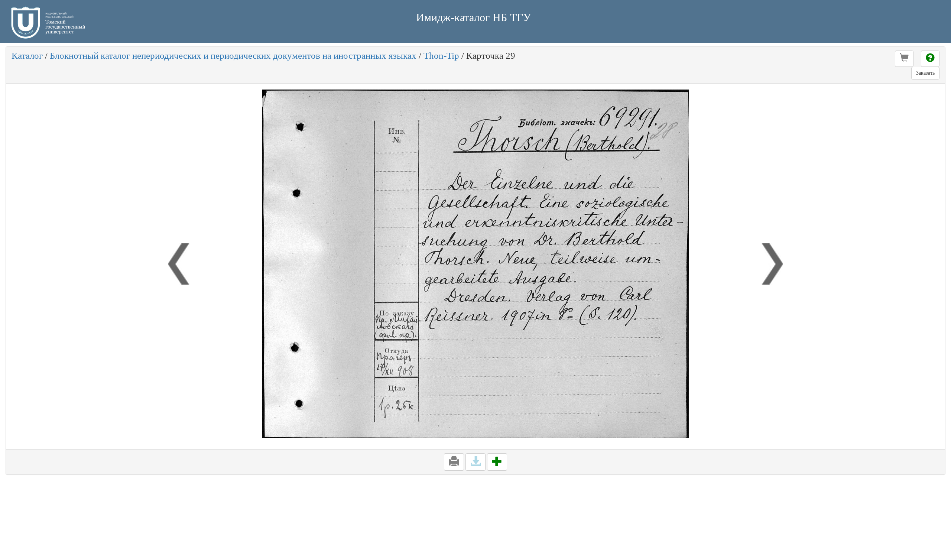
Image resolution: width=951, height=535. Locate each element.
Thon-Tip (441, 56)
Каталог (27, 56)
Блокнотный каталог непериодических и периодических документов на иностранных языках (233, 56)
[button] (904, 59)
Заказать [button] (925, 73)
